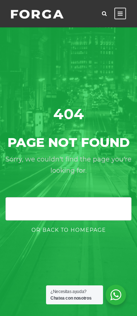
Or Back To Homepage (68, 230)
